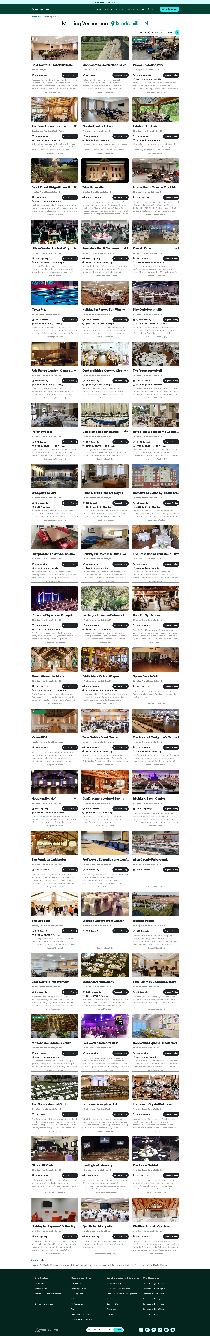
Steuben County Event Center (103, 921)
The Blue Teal (41, 921)
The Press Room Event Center (153, 554)
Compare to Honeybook (154, 1299)
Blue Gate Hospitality (148, 309)
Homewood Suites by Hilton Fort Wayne (160, 493)
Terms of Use (41, 1288)
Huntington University (97, 1165)
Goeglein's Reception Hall (100, 432)
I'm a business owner (104, 2)
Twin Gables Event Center (100, 737)
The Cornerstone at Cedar (50, 1104)
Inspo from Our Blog (80, 1314)
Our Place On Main (146, 1165)
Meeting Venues (78, 1294)
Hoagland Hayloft (44, 798)
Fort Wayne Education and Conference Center (114, 859)
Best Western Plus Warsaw (50, 982)
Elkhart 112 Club (42, 1165)
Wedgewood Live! (44, 493)
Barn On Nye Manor (146, 615)
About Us (39, 1283)
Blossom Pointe (143, 921)
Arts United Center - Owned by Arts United (61, 370)
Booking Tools (113, 1299)
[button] (177, 32)
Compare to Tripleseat (153, 1294)
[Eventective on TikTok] (160, 1330)
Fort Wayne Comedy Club (100, 1043)
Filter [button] (146, 32)
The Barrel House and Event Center (56, 126)
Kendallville (36, 17)
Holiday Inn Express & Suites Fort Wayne (110, 554)
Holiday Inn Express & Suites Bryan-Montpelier (64, 1226)
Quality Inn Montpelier (98, 1226)
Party (98, 9)
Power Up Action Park (148, 65)
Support (110, 1314)
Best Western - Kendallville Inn (53, 65)
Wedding (108, 9)
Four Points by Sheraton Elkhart (154, 982)
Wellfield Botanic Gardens (151, 1226)
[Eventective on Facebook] (141, 1330)
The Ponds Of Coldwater (49, 859)
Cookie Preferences (44, 1304)
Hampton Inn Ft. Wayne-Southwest (56, 554)
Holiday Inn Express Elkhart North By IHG (161, 1043)
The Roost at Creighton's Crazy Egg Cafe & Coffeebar (170, 737)
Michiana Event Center (149, 798)
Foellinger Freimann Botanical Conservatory (113, 615)
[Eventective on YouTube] (166, 1330)
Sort (157, 32)
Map (170, 32)
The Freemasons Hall (147, 370)
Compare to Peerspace (153, 1304)
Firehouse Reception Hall (99, 1104)
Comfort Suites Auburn (98, 126)
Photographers (78, 1304)
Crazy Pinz (39, 309)
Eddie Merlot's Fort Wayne (100, 676)
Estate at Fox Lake (145, 126)
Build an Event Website (81, 1319)
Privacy (38, 1299)
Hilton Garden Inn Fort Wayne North (56, 248)
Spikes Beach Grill (145, 676)
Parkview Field (42, 432)
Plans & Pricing (114, 1283)
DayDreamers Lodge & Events (103, 798)
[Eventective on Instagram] (147, 1330)
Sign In (150, 9)
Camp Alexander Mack (48, 676)
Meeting (119, 9)
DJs (72, 1309)
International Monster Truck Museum (158, 187)
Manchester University (98, 982)
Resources (111, 1309)
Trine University (93, 187)
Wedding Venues (78, 1288)
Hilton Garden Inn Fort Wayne (102, 493)
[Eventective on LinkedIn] (172, 1330)
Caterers (75, 1299)
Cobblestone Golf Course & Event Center (111, 65)
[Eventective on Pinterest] (153, 1330)
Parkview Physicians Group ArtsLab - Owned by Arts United (73, 615)
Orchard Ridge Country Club (102, 370)
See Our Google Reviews (154, 1283)
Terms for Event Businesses (48, 1294)
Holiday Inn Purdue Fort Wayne (103, 309)
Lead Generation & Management (122, 1294)
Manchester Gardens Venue (51, 1043)
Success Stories (114, 1304)
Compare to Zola (150, 1314)
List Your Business (135, 9)
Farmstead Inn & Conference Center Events (112, 248)
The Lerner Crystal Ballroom (152, 1104)
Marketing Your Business (118, 1288)
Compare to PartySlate (153, 1309)
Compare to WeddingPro (154, 1288)
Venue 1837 (39, 737)
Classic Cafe (142, 248)
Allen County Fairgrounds (150, 859)
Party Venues (77, 1283)
